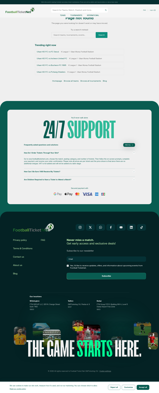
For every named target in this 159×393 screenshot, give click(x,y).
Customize (128, 387)
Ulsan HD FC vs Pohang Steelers (68, 72)
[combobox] (78, 10)
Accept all (143, 387)
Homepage (57, 81)
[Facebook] (110, 227)
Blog (105, 81)
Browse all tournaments (90, 81)
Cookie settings (105, 371)
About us (17, 265)
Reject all (114, 387)
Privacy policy (20, 240)
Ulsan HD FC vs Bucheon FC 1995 (69, 65)
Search (101, 35)
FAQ (144, 10)
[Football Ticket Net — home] (33, 227)
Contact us (18, 257)
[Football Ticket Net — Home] (18, 10)
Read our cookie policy (18, 389)
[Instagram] (80, 227)
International (93, 15)
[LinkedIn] (131, 227)
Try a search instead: (79, 30)
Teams (63, 15)
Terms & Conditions (22, 248)
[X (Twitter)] (90, 227)
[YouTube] (121, 227)
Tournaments (76, 15)
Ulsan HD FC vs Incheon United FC (69, 58)
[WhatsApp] (100, 227)
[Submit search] (106, 10)
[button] (79, 158)
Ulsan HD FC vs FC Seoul (65, 52)
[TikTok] (141, 227)
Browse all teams (71, 81)
